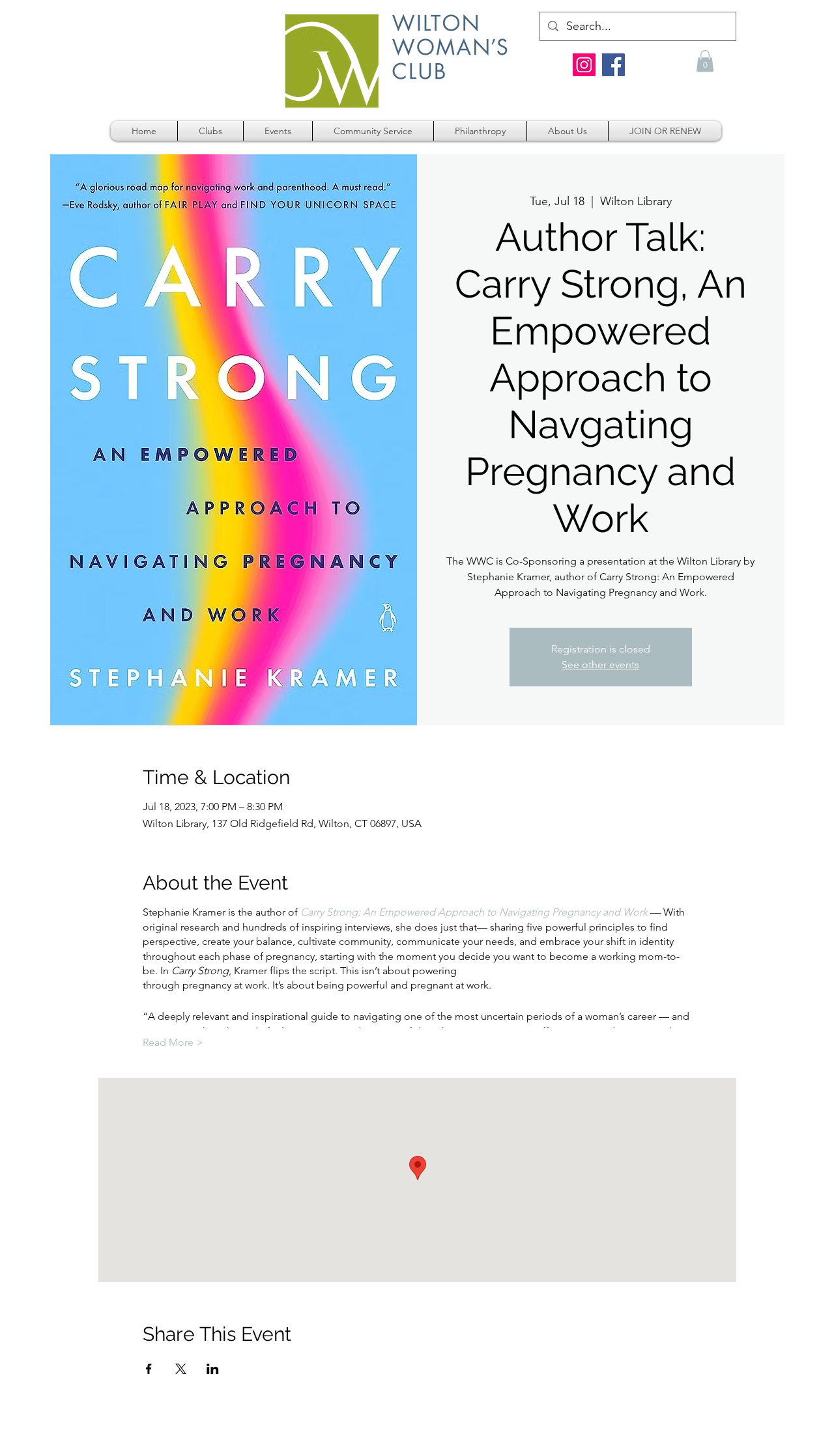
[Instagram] (584, 64)
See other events (600, 664)
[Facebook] (613, 64)
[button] (705, 61)
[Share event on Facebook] (149, 1369)
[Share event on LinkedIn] (213, 1369)
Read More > (173, 1042)
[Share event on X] (181, 1369)
